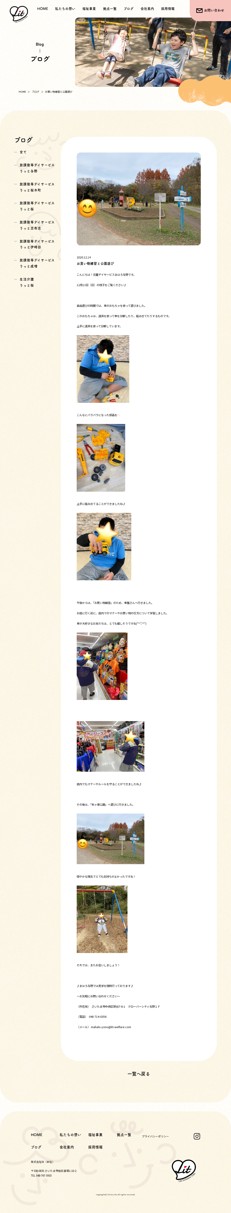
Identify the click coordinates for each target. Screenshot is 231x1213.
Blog (40, 44)
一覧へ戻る (138, 1074)
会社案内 (147, 8)
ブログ (129, 8)
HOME (42, 8)
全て (23, 152)
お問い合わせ (214, 10)
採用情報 (168, 8)
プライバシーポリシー (155, 1136)
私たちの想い (65, 8)
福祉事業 (95, 1135)
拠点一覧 (110, 8)
